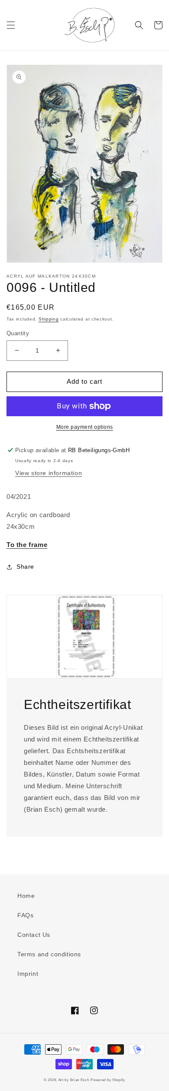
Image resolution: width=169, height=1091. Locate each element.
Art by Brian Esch (73, 1080)
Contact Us (33, 934)
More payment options (84, 427)
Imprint (27, 973)
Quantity (17, 333)
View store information (48, 472)
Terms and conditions (49, 954)
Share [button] (25, 566)
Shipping (49, 319)
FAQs (25, 915)
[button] (10, 25)
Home (26, 895)
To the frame (26, 544)
